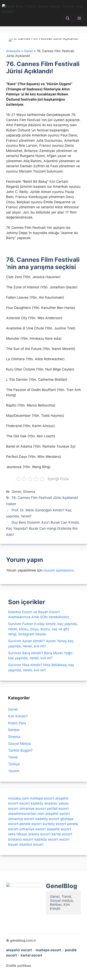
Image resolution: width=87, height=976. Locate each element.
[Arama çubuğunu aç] (67, 18)
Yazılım (13, 771)
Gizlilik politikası (18, 966)
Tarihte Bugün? (20, 750)
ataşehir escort (57, 814)
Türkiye (14, 764)
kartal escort (62, 834)
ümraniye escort (32, 809)
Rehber (14, 730)
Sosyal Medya (19, 744)
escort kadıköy (31, 803)
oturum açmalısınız (59, 570)
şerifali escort (58, 809)
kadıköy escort (47, 819)
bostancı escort (20, 839)
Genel (16, 492)
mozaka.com (18, 798)
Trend (13, 757)
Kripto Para (17, 723)
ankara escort (39, 834)
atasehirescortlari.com (26, 814)
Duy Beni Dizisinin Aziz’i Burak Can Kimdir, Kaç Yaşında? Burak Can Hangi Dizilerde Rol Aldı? (43, 528)
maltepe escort (42, 798)
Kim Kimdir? (18, 716)
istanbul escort (31, 844)
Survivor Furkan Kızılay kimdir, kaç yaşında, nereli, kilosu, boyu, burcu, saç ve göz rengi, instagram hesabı (43, 629)
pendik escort (30, 824)
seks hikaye (17, 834)
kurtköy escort (54, 824)
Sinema (29, 492)
